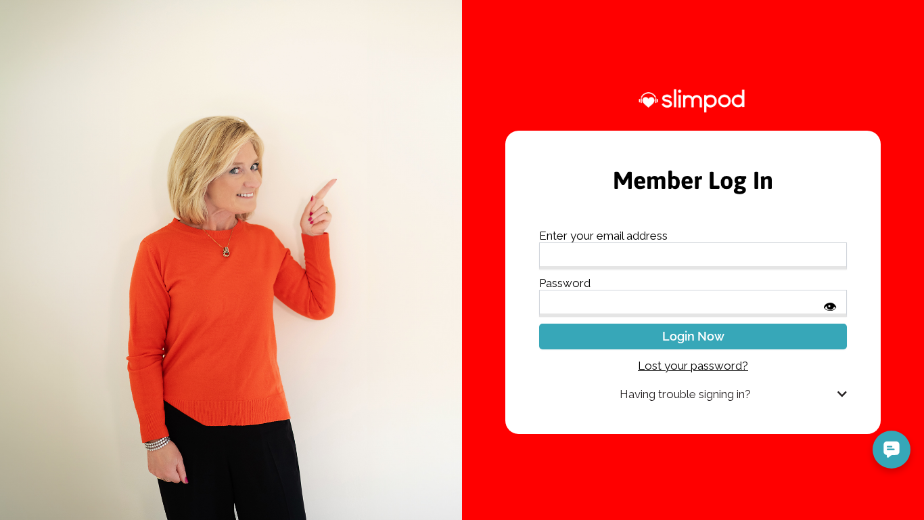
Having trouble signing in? (685, 394)
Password (565, 283)
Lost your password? (693, 365)
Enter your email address (603, 235)
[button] (693, 394)
